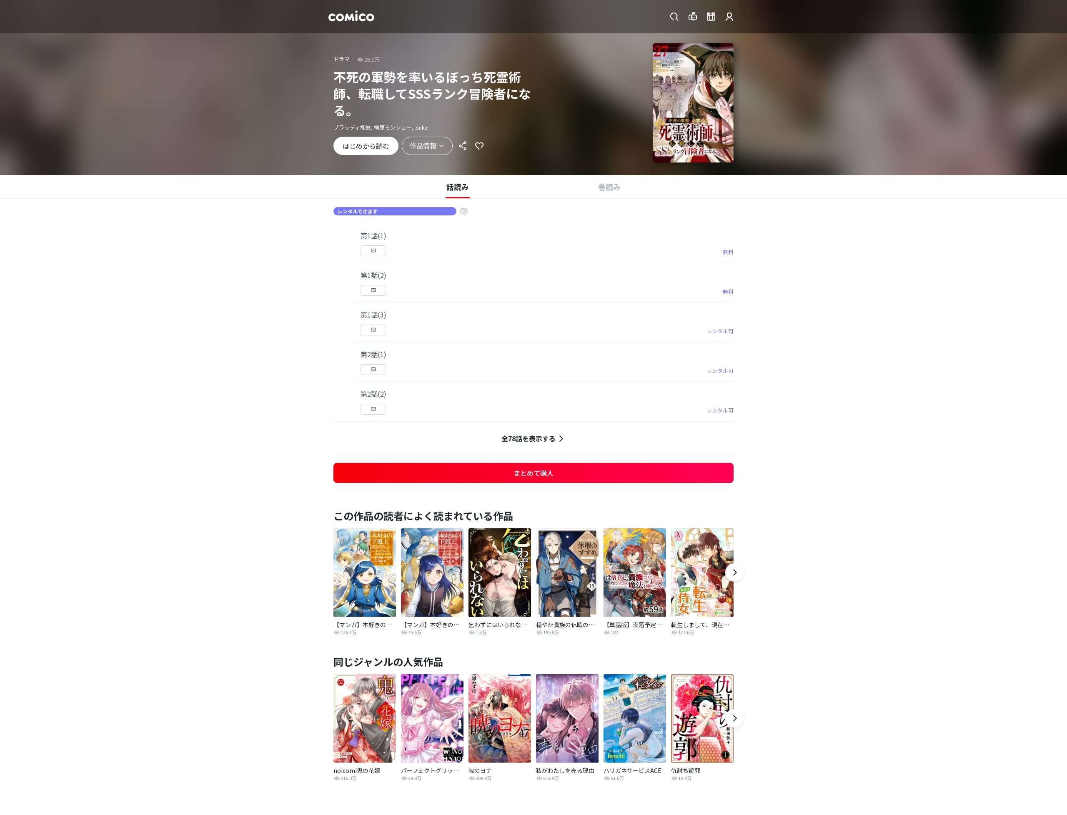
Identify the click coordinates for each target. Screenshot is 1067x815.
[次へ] (734, 572)
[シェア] (462, 145)
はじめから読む (366, 146)
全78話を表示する (528, 438)
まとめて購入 (533, 473)
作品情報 (423, 145)
